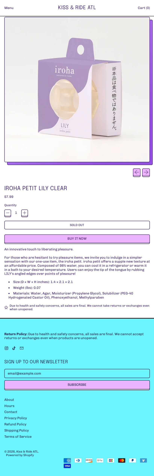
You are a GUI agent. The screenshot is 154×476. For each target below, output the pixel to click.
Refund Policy (15, 424)
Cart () (144, 9)
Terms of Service (18, 437)
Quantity (10, 205)
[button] (77, 91)
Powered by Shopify (20, 455)
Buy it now (77, 238)
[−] (7, 212)
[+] (24, 212)
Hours (9, 406)
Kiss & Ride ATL (77, 7)
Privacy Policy (15, 418)
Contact (10, 412)
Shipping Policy (16, 430)
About (9, 400)
